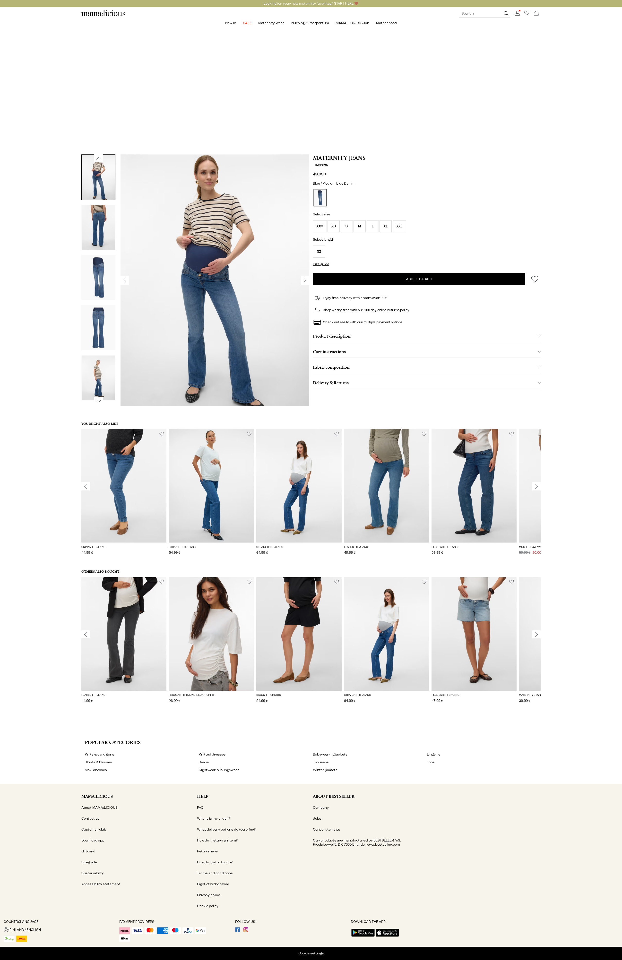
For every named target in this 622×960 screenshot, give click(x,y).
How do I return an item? (217, 840)
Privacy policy (208, 895)
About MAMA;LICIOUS (99, 808)
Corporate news (326, 829)
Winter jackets (325, 770)
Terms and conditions (215, 873)
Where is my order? (213, 818)
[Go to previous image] (98, 158)
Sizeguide (89, 862)
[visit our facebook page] (237, 931)
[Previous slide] (85, 486)
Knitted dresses (212, 754)
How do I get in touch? (215, 862)
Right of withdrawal (213, 884)
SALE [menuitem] (247, 23)
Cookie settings (311, 953)
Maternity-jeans (339, 157)
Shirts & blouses (98, 762)
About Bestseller (333, 796)
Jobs (317, 818)
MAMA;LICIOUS (97, 796)
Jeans (204, 762)
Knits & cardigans (99, 754)
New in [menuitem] (230, 23)
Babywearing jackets (330, 754)
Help (202, 796)
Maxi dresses (96, 770)
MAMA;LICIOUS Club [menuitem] (352, 23)
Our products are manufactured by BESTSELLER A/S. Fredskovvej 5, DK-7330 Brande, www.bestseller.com (357, 842)
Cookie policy (207, 906)
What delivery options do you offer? (226, 829)
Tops (431, 762)
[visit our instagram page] (245, 931)
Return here (207, 851)
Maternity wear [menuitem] (271, 23)
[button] (320, 226)
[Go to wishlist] (526, 14)
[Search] (506, 13)
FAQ (200, 808)
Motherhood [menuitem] (386, 23)
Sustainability (92, 873)
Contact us (90, 818)
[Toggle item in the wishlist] (535, 279)
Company (321, 808)
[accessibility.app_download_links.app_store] (387, 937)
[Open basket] (536, 13)
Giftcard (88, 851)
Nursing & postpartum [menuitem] (310, 23)
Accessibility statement (100, 884)
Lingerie (433, 754)
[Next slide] (536, 486)
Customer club (93, 829)
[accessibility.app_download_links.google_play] (363, 937)
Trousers (321, 762)
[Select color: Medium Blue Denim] (320, 197)
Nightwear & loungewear (219, 770)
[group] (123, 495)
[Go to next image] (98, 401)
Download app (92, 840)
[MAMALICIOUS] (103, 16)
